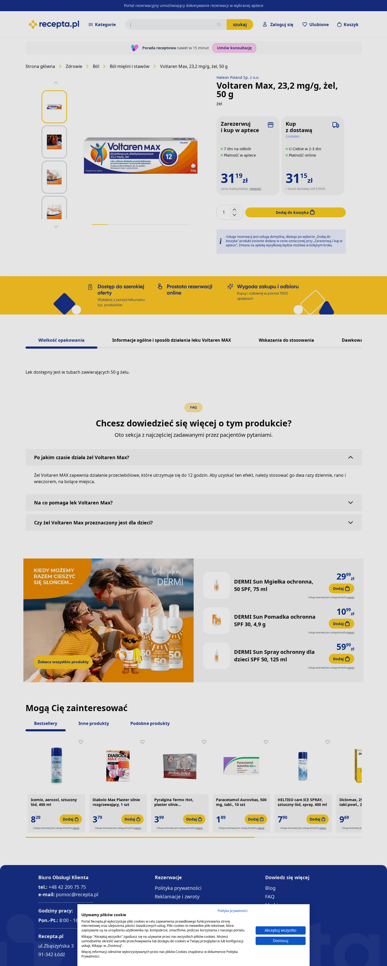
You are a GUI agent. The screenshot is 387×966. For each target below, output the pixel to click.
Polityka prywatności (233, 910)
